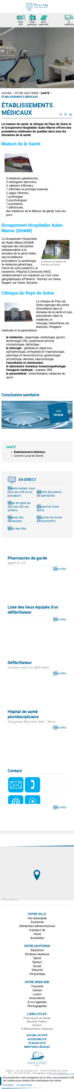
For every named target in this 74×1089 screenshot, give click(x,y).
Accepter (8, 1085)
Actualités (37, 937)
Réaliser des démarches (16, 519)
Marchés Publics (37, 1021)
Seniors (37, 962)
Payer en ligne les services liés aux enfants (19, 506)
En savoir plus (24, 1085)
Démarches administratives (37, 925)
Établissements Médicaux (29, 452)
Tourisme (37, 986)
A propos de (37, 929)
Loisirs (37, 994)
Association (37, 997)
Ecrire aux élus (17, 528)
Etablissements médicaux (37, 1028)
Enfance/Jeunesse (37, 954)
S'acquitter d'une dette (48, 508)
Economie (37, 921)
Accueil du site (37, 1035)
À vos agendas (37, 1001)
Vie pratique (37, 973)
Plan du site (37, 1043)
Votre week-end (43, 23)
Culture (37, 990)
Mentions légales (37, 1046)
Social (37, 966)
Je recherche (69, 23)
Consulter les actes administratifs (49, 519)
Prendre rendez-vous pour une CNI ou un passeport (21, 491)
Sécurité (37, 969)
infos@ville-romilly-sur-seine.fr (49, 1073)
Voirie (37, 933)
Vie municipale (37, 918)
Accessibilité (37, 1039)
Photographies (37, 1005)
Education (37, 950)
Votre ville (20, 23)
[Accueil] (37, 7)
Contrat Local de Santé (28, 455)
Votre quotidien (32, 23)
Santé (37, 958)
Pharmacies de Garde (37, 1018)
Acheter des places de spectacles (49, 493)
